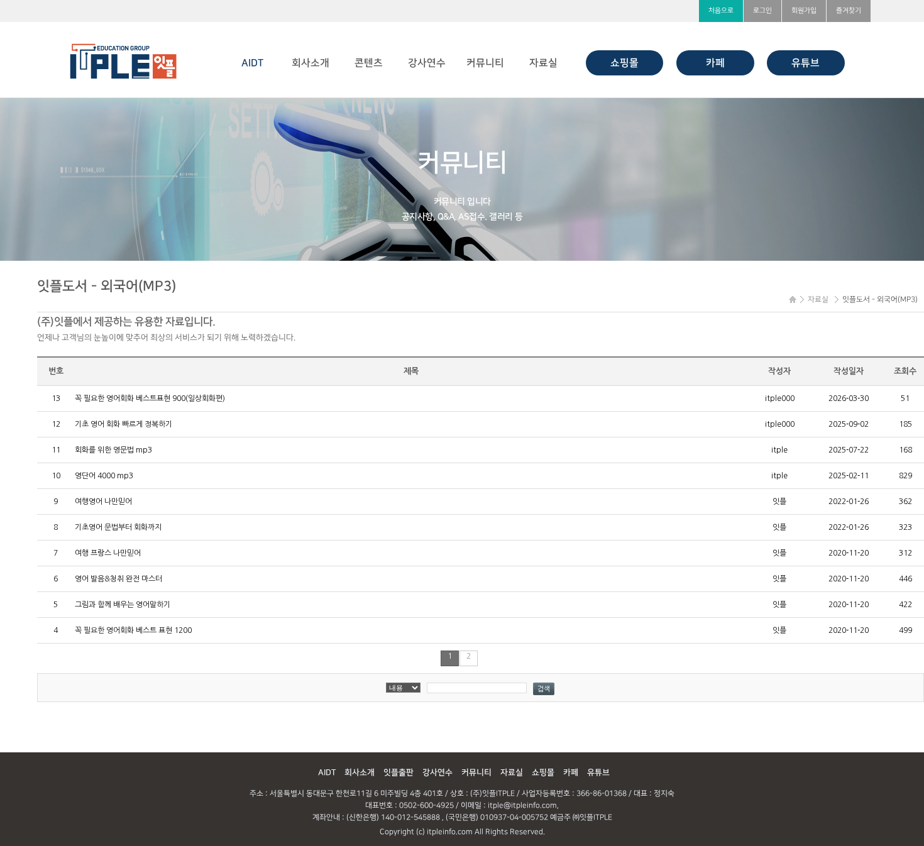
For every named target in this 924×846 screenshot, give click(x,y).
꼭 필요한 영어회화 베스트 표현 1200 (133, 630)
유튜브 (805, 63)
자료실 (543, 63)
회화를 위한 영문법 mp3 (113, 450)
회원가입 (804, 10)
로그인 (762, 10)
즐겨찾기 (848, 10)
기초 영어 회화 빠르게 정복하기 (123, 424)
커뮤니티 (485, 63)
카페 (715, 63)
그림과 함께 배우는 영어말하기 (122, 604)
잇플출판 (398, 772)
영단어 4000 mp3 (104, 476)
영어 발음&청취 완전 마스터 (118, 579)
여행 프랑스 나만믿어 (108, 553)
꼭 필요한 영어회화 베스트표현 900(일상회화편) (150, 398)
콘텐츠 (369, 63)
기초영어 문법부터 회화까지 (118, 527)
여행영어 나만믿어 (103, 501)
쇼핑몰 (624, 63)
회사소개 (310, 63)
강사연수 (427, 63)
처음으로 (721, 10)
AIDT (252, 63)
